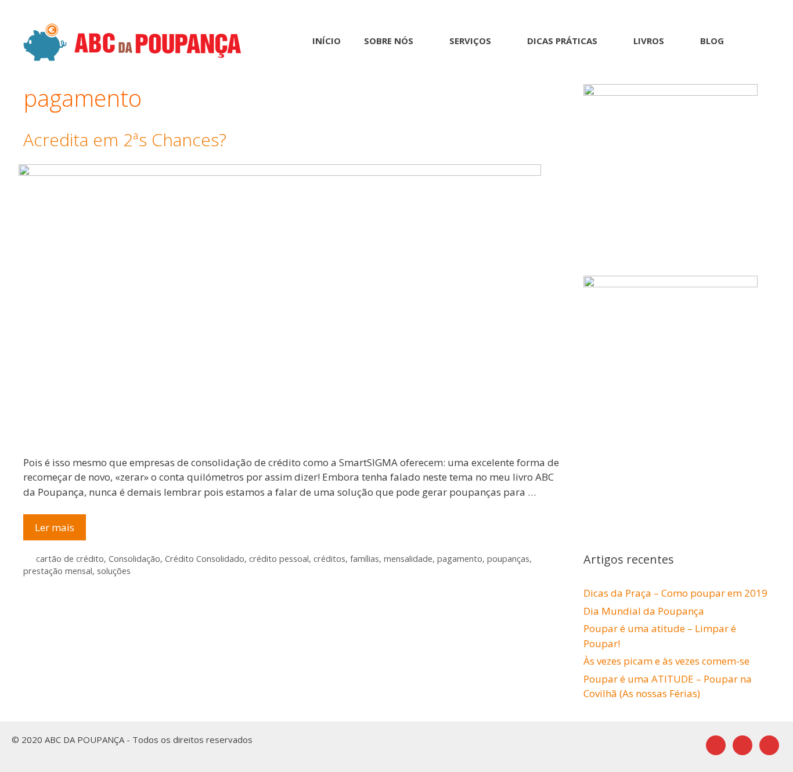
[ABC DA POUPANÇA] (132, 41)
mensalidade (408, 558)
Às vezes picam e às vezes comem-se (666, 661)
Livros (648, 40)
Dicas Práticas (562, 40)
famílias (364, 558)
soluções (114, 570)
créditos (329, 558)
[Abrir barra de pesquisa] (753, 40)
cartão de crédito (70, 558)
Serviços (470, 40)
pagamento (459, 558)
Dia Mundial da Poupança (643, 611)
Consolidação (134, 558)
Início (326, 40)
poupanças (508, 558)
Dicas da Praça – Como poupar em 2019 (675, 593)
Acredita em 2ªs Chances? (124, 139)
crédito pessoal (279, 558)
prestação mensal (57, 570)
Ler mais (60, 530)
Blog (712, 40)
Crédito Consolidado (204, 558)
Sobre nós (388, 40)
